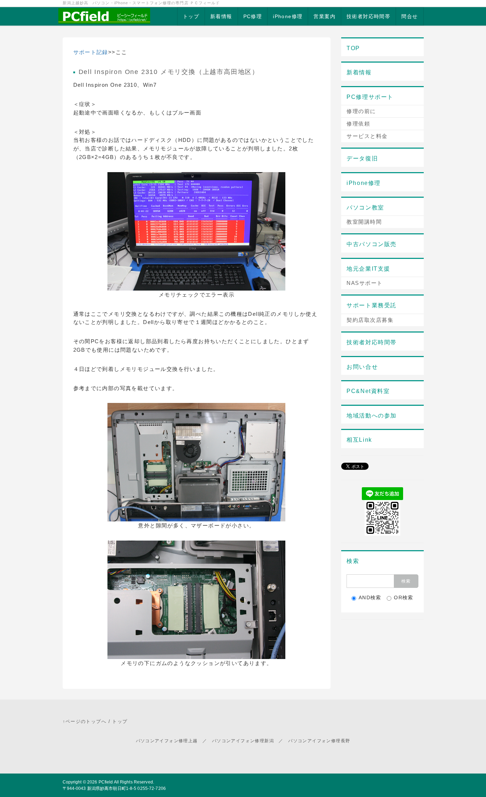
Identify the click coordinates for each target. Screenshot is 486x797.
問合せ (409, 16)
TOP (353, 48)
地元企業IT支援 (368, 269)
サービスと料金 (367, 136)
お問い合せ (362, 367)
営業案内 (324, 16)
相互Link (359, 440)
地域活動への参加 (372, 416)
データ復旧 (362, 158)
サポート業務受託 (372, 305)
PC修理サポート (370, 97)
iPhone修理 (287, 16)
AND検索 (370, 597)
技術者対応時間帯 (368, 16)
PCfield (106, 782)
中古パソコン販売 (372, 244)
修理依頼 (358, 124)
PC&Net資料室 (368, 391)
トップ (191, 16)
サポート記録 (90, 52)
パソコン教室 (365, 207)
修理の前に (361, 111)
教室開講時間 (364, 222)
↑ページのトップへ (85, 721)
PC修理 (252, 16)
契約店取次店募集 (370, 320)
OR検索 (403, 597)
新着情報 (221, 16)
